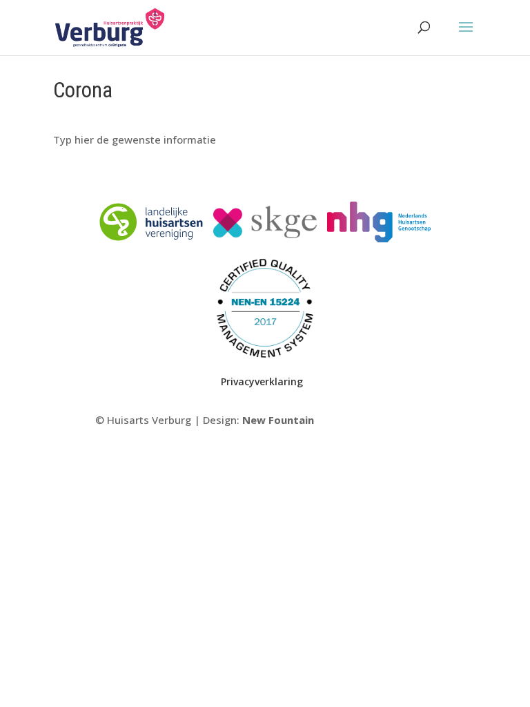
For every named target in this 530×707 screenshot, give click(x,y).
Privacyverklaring (262, 381)
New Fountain (278, 420)
